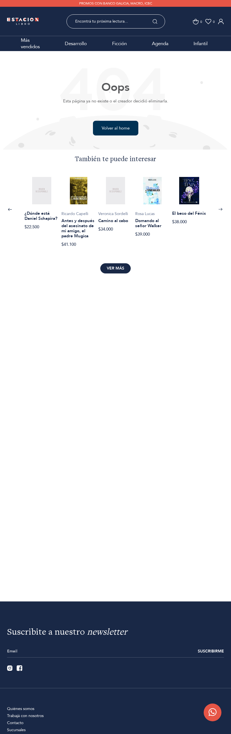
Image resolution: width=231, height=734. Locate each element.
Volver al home (116, 128)
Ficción (119, 43)
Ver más (115, 268)
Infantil (201, 43)
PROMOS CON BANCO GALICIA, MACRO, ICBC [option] (115, 3)
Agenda (160, 43)
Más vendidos (30, 43)
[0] (196, 22)
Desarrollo (76, 43)
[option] (42, 200)
